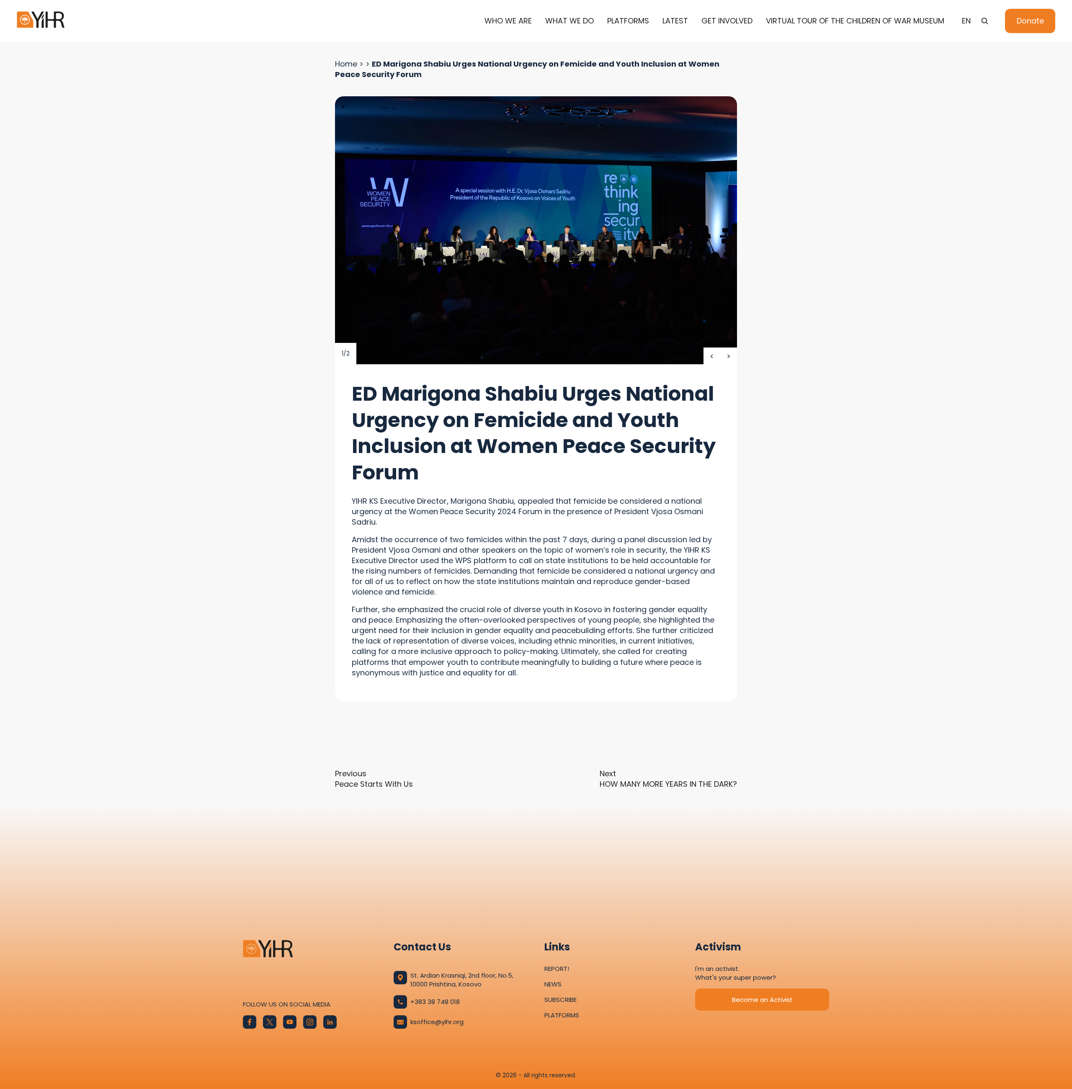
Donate (1030, 20)
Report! (556, 968)
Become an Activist (762, 999)
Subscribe (560, 999)
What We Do (569, 20)
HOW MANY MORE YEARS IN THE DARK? (668, 778)
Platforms (628, 20)
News (553, 984)
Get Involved (726, 20)
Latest (675, 20)
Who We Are (508, 20)
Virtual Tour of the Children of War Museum (855, 20)
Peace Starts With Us (374, 778)
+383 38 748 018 (435, 1001)
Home (346, 64)
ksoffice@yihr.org (437, 1021)
